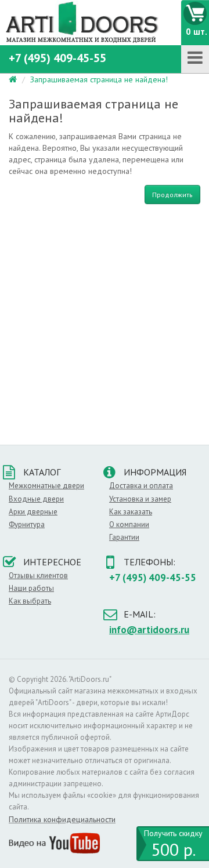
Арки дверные (33, 512)
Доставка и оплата (141, 486)
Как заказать (130, 512)
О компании (129, 524)
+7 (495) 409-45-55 (57, 58)
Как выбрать (30, 601)
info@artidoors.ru (149, 629)
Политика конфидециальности (62, 819)
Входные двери (36, 499)
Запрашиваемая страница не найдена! (99, 79)
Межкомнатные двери (46, 486)
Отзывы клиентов (38, 575)
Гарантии (124, 537)
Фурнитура (27, 524)
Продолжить (172, 194)
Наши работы (31, 588)
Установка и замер (140, 499)
